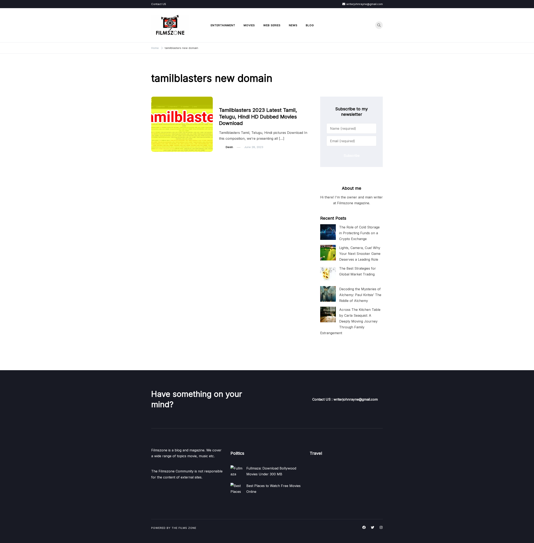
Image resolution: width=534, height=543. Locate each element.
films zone (187, 527)
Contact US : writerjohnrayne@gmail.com (345, 399)
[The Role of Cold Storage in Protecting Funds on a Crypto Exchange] (328, 232)
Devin (229, 147)
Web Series (272, 25)
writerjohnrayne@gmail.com (364, 4)
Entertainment (223, 25)
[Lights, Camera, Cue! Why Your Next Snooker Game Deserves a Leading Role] (328, 252)
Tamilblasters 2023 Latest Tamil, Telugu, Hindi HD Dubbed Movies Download (258, 116)
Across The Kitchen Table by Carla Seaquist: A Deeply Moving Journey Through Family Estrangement (350, 321)
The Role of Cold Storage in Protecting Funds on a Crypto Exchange (359, 233)
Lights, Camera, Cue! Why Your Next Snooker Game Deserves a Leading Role (359, 254)
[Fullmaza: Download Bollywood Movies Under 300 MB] (236, 471)
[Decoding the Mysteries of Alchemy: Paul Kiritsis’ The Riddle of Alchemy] (328, 294)
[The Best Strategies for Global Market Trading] (328, 273)
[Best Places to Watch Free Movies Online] (236, 489)
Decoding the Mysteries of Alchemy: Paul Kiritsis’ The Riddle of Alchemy (360, 295)
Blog (310, 25)
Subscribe (352, 155)
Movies (249, 25)
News (293, 25)
